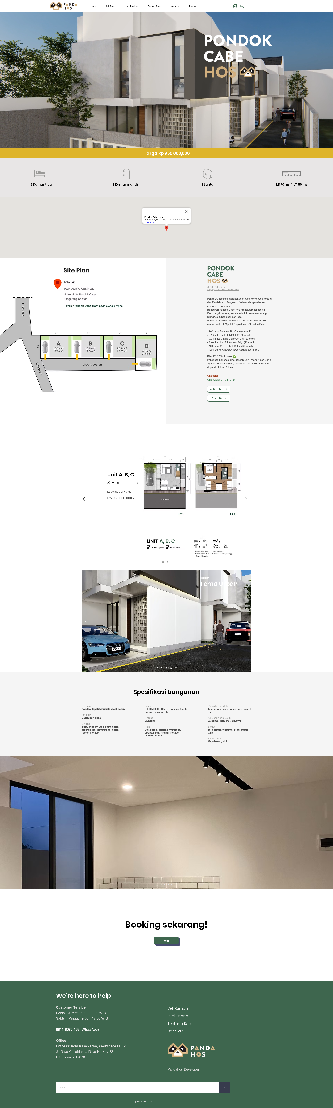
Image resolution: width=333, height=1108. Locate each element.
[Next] (246, 499)
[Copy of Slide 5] (162, 667)
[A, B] (163, 562)
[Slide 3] (168, 884)
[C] (167, 562)
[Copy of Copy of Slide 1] (161, 884)
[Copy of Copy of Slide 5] (176, 667)
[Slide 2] (171, 884)
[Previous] (84, 499)
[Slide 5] (158, 668)
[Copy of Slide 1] (164, 884)
